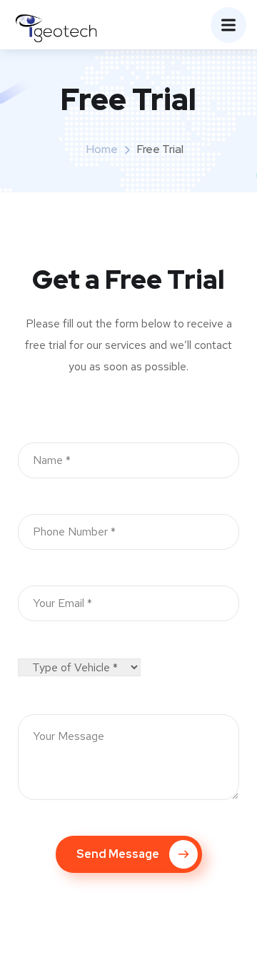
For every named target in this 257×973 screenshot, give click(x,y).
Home (102, 149)
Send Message (117, 853)
